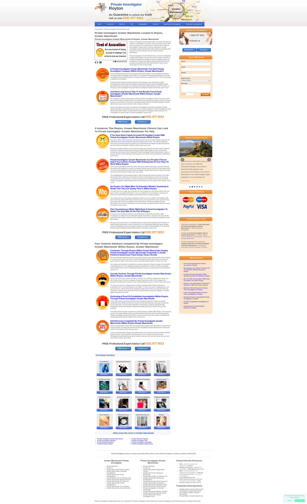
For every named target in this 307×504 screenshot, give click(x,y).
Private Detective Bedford (105, 442)
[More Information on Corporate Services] (161, 368)
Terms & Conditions (166, 454)
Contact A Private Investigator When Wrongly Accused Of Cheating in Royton (197, 288)
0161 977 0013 (158, 77)
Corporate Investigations (194, 24)
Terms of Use (154, 454)
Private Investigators (117, 454)
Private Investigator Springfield (141, 442)
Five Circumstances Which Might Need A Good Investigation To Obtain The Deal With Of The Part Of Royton (139, 210)
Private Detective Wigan (105, 444)
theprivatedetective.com (187, 477)
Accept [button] (299, 500)
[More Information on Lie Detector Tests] (104, 385)
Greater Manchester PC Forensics (118, 481)
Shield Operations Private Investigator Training (194, 259)
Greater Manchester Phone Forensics (155, 481)
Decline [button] (289, 500)
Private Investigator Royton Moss (142, 444)
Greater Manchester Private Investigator (116, 462)
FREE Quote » (123, 122)
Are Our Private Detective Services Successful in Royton (195, 277)
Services (155, 24)
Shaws (123, 140)
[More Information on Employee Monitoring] (161, 403)
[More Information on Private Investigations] (161, 421)
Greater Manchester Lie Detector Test (119, 478)
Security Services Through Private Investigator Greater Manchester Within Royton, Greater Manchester (140, 275)
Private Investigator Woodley (106, 440)
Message (184, 83)
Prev (182, 166)
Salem (165, 191)
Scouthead (113, 152)
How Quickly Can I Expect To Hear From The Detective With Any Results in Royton (197, 282)
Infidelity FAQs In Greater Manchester (191, 489)
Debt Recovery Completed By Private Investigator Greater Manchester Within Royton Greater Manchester (136, 322)
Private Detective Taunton (140, 439)
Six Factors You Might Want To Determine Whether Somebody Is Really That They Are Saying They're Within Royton (139, 187)
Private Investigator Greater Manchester (117, 29)
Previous (95, 62)
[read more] (164, 88)
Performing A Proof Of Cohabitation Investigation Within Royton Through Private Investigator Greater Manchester (139, 297)
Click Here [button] (297, 497)
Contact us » (143, 122)
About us (128, 454)
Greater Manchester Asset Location (118, 469)
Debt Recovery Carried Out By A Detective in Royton (194, 320)
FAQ (131, 24)
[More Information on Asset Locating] (161, 385)
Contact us (177, 454)
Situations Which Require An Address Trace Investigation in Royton (196, 302)
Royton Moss (163, 63)
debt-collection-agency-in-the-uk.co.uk (190, 481)
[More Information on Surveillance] (104, 368)
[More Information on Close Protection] (104, 403)
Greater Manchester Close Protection (119, 488)
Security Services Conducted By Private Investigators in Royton (196, 311)
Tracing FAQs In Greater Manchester (191, 496)
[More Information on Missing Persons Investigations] (123, 421)
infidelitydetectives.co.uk (196, 469)
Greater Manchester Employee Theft (155, 485)
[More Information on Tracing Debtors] (104, 421)
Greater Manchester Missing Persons (119, 480)
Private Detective (112, 466)
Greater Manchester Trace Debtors (118, 486)
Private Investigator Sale (139, 440)
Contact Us (110, 24)
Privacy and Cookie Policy (140, 454)
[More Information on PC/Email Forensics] (123, 385)
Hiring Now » (189, 50)
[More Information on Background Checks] (123, 368)
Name (183, 61)
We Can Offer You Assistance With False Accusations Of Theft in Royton (197, 293)
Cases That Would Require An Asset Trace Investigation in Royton (195, 306)
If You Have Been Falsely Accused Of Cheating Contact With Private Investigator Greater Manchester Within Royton (137, 136)
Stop (100, 62)
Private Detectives (149, 466)
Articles (184, 454)
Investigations (142, 24)
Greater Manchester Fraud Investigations (115, 475)
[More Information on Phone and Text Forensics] (142, 385)
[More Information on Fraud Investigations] (142, 403)
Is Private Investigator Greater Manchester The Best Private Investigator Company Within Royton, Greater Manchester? (137, 70)
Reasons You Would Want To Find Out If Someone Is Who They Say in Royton (197, 297)
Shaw (117, 193)
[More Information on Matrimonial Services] (142, 368)
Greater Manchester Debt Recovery (154, 493)
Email (183, 67)
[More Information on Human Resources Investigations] (142, 421)
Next (97, 62)
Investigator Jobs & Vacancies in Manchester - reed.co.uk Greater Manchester (195, 250)
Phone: (183, 73)
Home (99, 24)
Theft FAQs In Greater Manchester (190, 491)
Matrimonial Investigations (172, 24)
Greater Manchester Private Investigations (115, 484)
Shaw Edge (133, 65)
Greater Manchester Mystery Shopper (155, 491)
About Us (122, 24)
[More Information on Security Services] (123, 403)
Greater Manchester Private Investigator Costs (152, 495)
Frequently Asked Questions (189, 486)
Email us (196, 41)
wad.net (190, 466)
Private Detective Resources (189, 461)
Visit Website (185, 194)
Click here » (104, 374)
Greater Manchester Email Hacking (154, 486)
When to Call (185, 78)
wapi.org (200, 472)
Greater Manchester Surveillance (154, 483)
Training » (204, 50)
